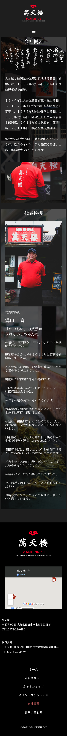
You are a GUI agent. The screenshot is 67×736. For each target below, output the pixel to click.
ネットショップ (33, 686)
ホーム (33, 669)
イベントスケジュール (33, 695)
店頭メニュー (33, 678)
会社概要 (33, 703)
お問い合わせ (33, 712)
